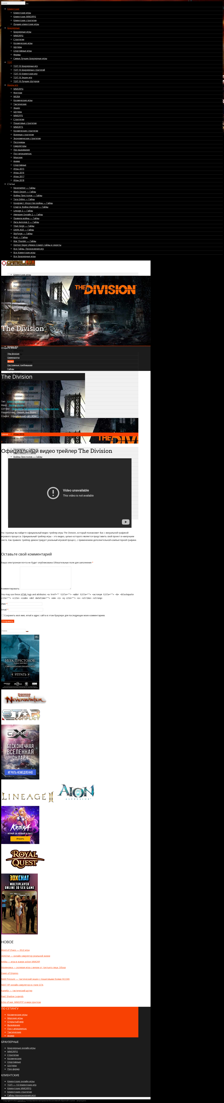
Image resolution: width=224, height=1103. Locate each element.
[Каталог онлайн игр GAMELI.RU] (18, 265)
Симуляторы (19, 145)
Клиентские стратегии (25, 20)
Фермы (17, 54)
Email (4, 609)
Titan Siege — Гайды (23, 225)
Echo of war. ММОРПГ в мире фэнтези (21, 1002)
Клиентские (13, 8)
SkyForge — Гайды (22, 233)
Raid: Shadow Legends (12, 996)
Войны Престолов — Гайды (27, 195)
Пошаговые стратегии (25, 123)
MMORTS (18, 126)
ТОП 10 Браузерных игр (25, 66)
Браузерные (13, 27)
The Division (13, 353)
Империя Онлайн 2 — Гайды (28, 214)
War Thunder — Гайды (24, 241)
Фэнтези (17, 92)
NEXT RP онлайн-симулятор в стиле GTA (22, 984)
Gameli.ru (21, 1100)
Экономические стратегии (27, 138)
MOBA (16, 96)
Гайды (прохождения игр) (21, 1095)
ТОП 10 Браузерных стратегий (29, 69)
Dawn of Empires (9, 973)
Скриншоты (13, 357)
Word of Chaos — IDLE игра (15, 950)
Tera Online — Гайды (24, 199)
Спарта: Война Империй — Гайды (30, 206)
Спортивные (19, 165)
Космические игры (22, 43)
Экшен (16, 107)
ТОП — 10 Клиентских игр (21, 1084)
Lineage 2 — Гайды (23, 210)
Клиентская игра (16, 401)
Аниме (16, 161)
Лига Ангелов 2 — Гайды (26, 222)
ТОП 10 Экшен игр (22, 77)
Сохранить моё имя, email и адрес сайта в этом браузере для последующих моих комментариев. (54, 615)
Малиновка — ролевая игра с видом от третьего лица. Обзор (33, 967)
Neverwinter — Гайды (24, 187)
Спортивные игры (22, 50)
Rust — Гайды (20, 237)
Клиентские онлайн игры (21, 1081)
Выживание (13, 1025)
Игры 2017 (18, 176)
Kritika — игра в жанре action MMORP (20, 961)
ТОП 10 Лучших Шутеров (26, 81)
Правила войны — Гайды (26, 218)
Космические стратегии (25, 130)
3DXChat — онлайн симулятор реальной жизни (25, 955)
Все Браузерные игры (24, 256)
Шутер (20, 405)
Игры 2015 (18, 168)
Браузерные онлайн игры (21, 1047)
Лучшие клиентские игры (26, 24)
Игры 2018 (18, 180)
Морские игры (15, 1018)
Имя (3, 603)
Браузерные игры (22, 31)
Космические (14, 1058)
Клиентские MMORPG (24, 16)
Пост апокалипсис (17, 1028)
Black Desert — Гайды (24, 191)
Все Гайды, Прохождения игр (28, 248)
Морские (18, 157)
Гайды (10, 369)
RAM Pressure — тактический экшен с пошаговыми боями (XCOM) (35, 979)
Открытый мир (51, 408)
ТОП (9, 62)
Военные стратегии (23, 134)
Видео (10, 361)
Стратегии (18, 39)
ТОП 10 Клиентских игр (25, 73)
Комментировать (10, 588)
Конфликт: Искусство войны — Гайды (33, 203)
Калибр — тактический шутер (16, 990)
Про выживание (21, 149)
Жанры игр (12, 85)
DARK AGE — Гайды (23, 229)
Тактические (20, 104)
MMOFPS (18, 115)
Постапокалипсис (22, 153)
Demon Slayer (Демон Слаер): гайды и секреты (37, 244)
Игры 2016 (18, 172)
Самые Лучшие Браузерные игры (30, 58)
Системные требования (19, 365)
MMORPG (18, 35)
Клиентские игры (22, 12)
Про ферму (13, 1068)
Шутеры (17, 47)
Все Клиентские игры (24, 252)
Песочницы (19, 142)
